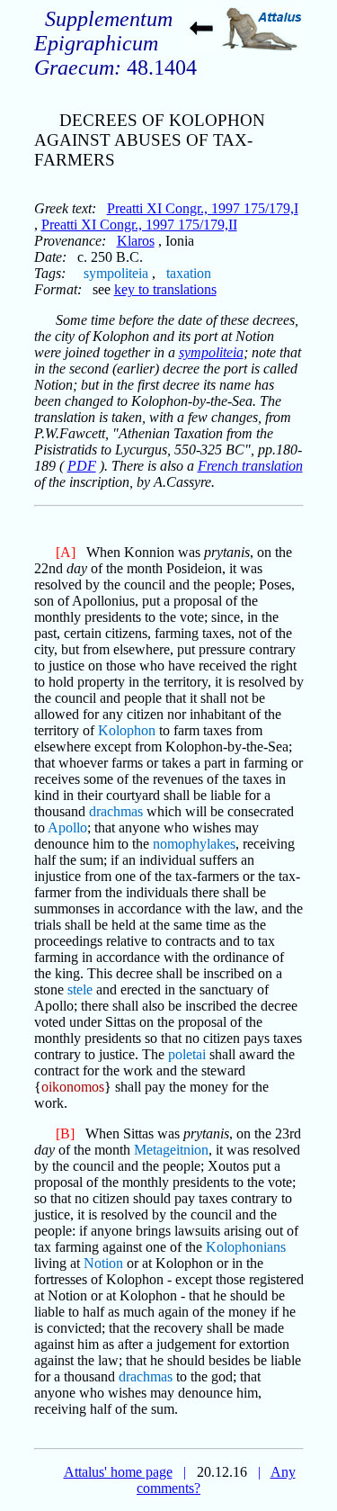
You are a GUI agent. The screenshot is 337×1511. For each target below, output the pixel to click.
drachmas (116, 811)
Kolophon (126, 730)
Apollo (67, 827)
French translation (250, 465)
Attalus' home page (118, 1472)
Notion (103, 1263)
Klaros (136, 240)
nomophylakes (194, 843)
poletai (187, 1054)
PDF (81, 465)
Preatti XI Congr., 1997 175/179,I (202, 208)
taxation (188, 273)
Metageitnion (171, 1149)
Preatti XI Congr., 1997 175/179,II (139, 224)
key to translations (165, 289)
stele (80, 989)
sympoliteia (116, 273)
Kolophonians (246, 1247)
